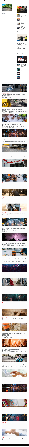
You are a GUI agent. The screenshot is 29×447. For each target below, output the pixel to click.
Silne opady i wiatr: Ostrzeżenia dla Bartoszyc (9, 139)
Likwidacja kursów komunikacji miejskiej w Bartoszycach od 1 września (13, 94)
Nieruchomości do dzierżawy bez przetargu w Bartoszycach (11, 183)
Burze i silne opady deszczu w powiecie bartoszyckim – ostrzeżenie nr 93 (13, 228)
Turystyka (3, 197)
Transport (8, 93)
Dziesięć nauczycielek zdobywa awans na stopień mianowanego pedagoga (13, 213)
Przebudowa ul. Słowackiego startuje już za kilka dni (23, 15)
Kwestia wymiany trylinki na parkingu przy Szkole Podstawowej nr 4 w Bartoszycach (5, 15)
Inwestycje (3, 332)
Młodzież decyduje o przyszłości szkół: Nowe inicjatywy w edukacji (12, 408)
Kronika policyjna (18, 42)
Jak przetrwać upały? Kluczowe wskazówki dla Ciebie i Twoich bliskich (13, 243)
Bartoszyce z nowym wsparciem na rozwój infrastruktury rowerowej (13, 364)
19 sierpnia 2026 (22, 16)
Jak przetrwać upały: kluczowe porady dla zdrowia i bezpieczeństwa (13, 438)
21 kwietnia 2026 (19, 46)
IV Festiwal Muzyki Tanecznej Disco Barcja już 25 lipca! (10, 349)
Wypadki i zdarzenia (20, 58)
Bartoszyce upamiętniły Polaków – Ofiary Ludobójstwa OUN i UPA (12, 318)
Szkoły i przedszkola (4, 212)
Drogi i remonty (22, 22)
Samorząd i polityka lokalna (4, 182)
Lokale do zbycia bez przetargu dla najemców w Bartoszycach (11, 124)
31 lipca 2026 (22, 66)
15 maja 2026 (22, 29)
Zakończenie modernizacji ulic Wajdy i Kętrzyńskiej (24, 24)
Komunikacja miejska (4, 93)
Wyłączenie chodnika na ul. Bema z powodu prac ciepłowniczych (22, 9)
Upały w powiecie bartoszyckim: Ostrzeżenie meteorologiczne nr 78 (12, 423)
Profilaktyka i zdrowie (4, 437)
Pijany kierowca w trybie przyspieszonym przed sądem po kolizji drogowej (22, 44)
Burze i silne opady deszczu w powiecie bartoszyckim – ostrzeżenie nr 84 (13, 303)
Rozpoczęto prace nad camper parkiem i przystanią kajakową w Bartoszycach (14, 198)
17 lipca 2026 (22, 70)
